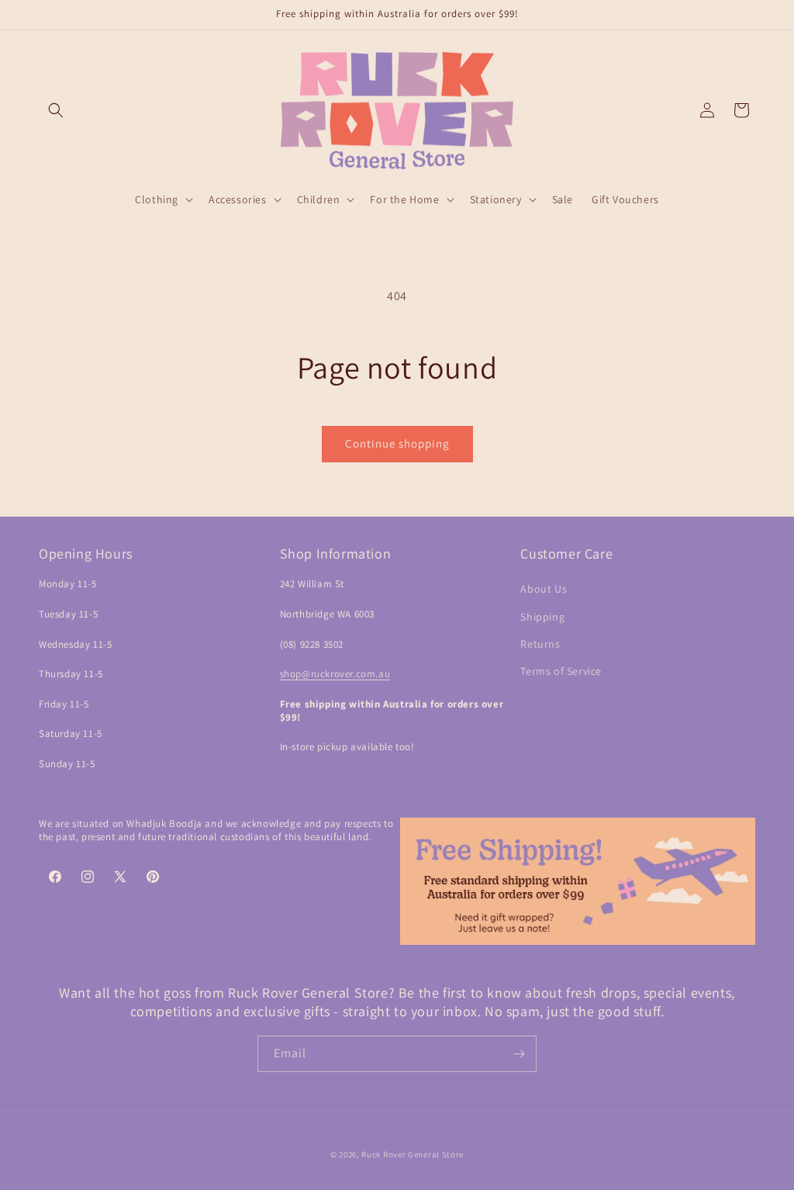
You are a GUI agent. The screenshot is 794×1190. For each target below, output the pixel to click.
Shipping (542, 617)
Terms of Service (561, 671)
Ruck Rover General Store (412, 1154)
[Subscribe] (519, 1054)
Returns (540, 644)
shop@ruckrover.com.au (335, 673)
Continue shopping (397, 443)
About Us (543, 589)
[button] (56, 110)
